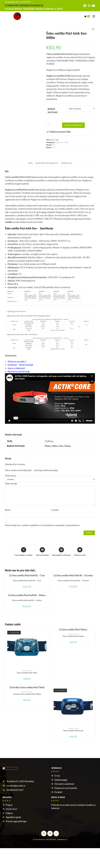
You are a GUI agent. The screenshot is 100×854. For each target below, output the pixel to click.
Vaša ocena (11, 475)
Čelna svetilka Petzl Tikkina (73, 636)
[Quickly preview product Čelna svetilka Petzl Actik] (94, 690)
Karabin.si (62, 839)
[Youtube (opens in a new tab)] (93, 5)
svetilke (8, 222)
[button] (58, 131)
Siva (61, 446)
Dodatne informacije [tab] (46, 163)
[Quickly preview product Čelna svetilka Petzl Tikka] (47, 632)
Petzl (53, 145)
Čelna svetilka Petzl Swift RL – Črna (27, 580)
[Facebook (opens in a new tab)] (85, 5)
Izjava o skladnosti (16, 368)
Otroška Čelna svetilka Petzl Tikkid (27, 694)
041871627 (26, 2)
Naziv (8, 510)
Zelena (67, 446)
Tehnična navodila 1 (17, 361)
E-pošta (55, 510)
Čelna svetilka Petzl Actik (73, 730)
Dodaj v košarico (73, 125)
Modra (48, 446)
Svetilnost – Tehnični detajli (20, 364)
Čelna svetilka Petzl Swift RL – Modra (27, 600)
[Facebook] (44, 833)
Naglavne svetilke (62, 142)
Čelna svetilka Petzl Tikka (27, 673)
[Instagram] (56, 833)
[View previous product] (93, 29)
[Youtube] (50, 833)
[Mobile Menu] (92, 16)
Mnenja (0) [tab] (66, 163)
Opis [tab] (30, 163)
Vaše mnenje (11, 483)
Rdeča (55, 446)
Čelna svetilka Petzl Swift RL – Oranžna (73, 580)
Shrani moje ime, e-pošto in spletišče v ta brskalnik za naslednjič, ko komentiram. (42, 525)
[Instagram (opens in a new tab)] (89, 5)
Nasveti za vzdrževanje (19, 371)
